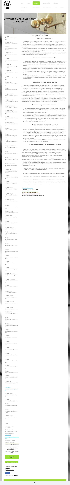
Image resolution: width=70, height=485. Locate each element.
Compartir (8, 472)
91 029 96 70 (8, 435)
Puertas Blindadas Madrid (11, 462)
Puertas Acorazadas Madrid (12, 456)
